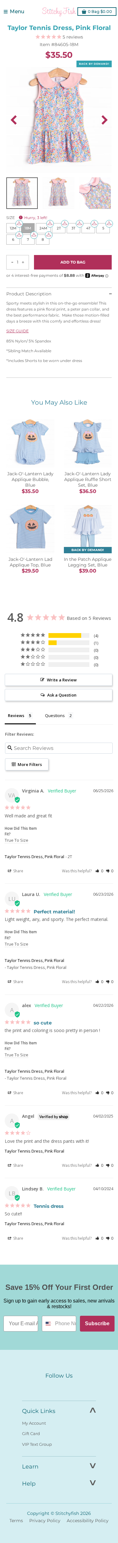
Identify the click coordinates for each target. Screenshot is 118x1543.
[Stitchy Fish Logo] (59, 11)
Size (26, 217)
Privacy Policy (44, 1520)
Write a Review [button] (62, 680)
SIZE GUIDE (17, 331)
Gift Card (31, 1433)
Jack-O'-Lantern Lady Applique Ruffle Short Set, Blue (87, 479)
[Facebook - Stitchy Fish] (46, 1387)
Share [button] (17, 871)
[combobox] (47, 1323)
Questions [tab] (55, 715)
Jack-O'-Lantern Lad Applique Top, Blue (30, 562)
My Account (34, 1423)
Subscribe (97, 1323)
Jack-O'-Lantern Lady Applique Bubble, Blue (30, 479)
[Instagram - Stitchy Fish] (59, 1387)
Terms (16, 1520)
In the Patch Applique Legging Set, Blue (87, 562)
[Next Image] (104, 120)
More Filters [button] (29, 764)
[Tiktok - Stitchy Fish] (72, 1387)
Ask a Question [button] (61, 695)
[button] (99, 871)
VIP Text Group (37, 1444)
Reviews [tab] (16, 715)
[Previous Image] (13, 120)
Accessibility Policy (88, 1520)
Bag (100, 11)
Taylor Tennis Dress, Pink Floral (34, 856)
